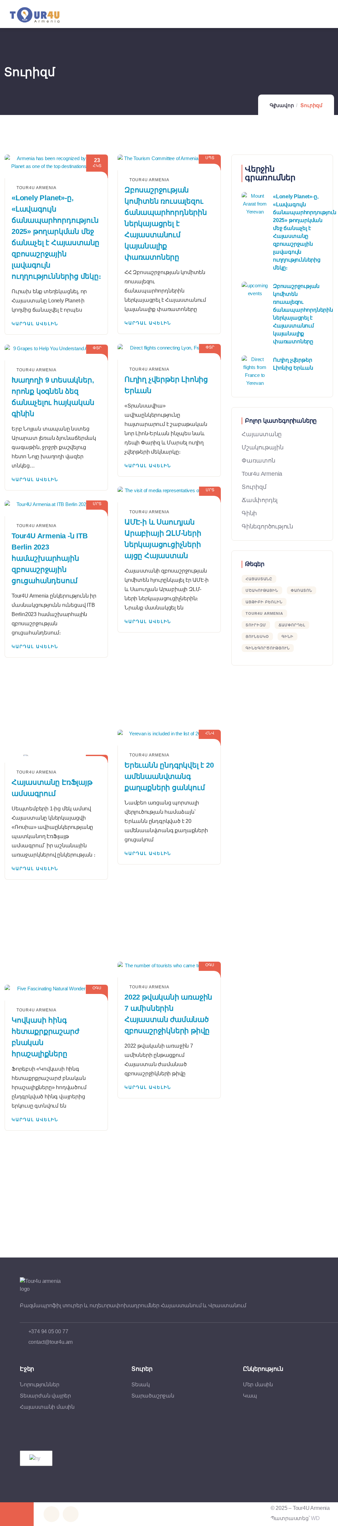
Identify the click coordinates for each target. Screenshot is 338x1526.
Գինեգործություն (267, 526)
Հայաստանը (262, 434)
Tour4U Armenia (264, 613)
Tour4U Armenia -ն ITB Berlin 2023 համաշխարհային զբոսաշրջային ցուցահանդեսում (50, 558)
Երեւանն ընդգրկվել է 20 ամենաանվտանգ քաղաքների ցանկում (169, 776)
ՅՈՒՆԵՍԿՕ (257, 636)
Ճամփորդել (260, 500)
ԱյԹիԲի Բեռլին (264, 602)
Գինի (249, 513)
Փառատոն (258, 460)
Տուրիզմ (254, 487)
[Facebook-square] (51, 1514)
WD (315, 1518)
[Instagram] (71, 1514)
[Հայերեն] (35, 1458)
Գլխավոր (282, 105)
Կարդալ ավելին (35, 323)
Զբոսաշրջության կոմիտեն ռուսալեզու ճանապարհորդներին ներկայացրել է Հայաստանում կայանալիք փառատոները (165, 223)
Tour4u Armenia (262, 473)
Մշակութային (263, 447)
